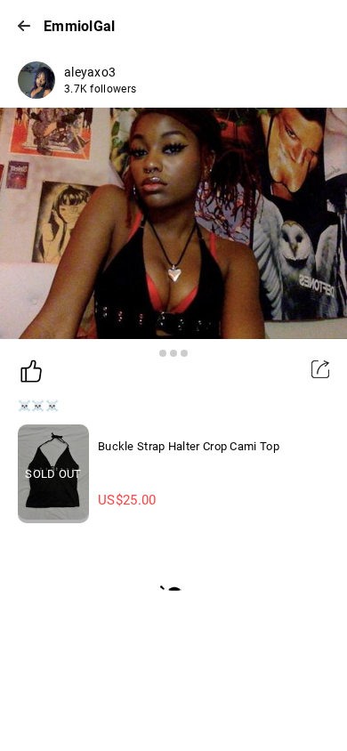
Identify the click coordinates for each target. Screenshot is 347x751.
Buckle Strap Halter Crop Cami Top (188, 446)
